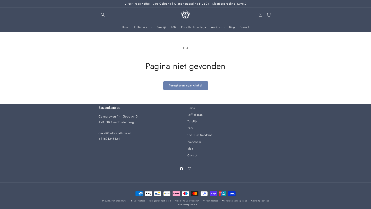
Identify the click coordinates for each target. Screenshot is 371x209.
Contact (192, 155)
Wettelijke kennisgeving (234, 200)
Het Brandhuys (118, 200)
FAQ (190, 128)
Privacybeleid (138, 200)
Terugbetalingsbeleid (160, 200)
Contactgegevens (260, 200)
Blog (190, 149)
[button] (103, 14)
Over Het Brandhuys (199, 135)
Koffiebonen (195, 115)
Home (191, 108)
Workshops (194, 142)
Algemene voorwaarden (187, 200)
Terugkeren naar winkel (185, 85)
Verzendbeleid (210, 200)
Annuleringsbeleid (187, 204)
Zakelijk (192, 121)
